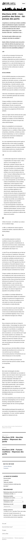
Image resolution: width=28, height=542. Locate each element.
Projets (4, 530)
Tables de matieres (8, 482)
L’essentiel (6, 480)
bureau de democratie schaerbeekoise (13, 426)
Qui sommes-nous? (7, 527)
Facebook (6, 468)
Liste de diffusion (8, 466)
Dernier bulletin (7, 478)
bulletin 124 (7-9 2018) (6, 427)
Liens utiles (5, 533)
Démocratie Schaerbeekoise (7, 538)
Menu (23, 3)
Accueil (4, 523)
